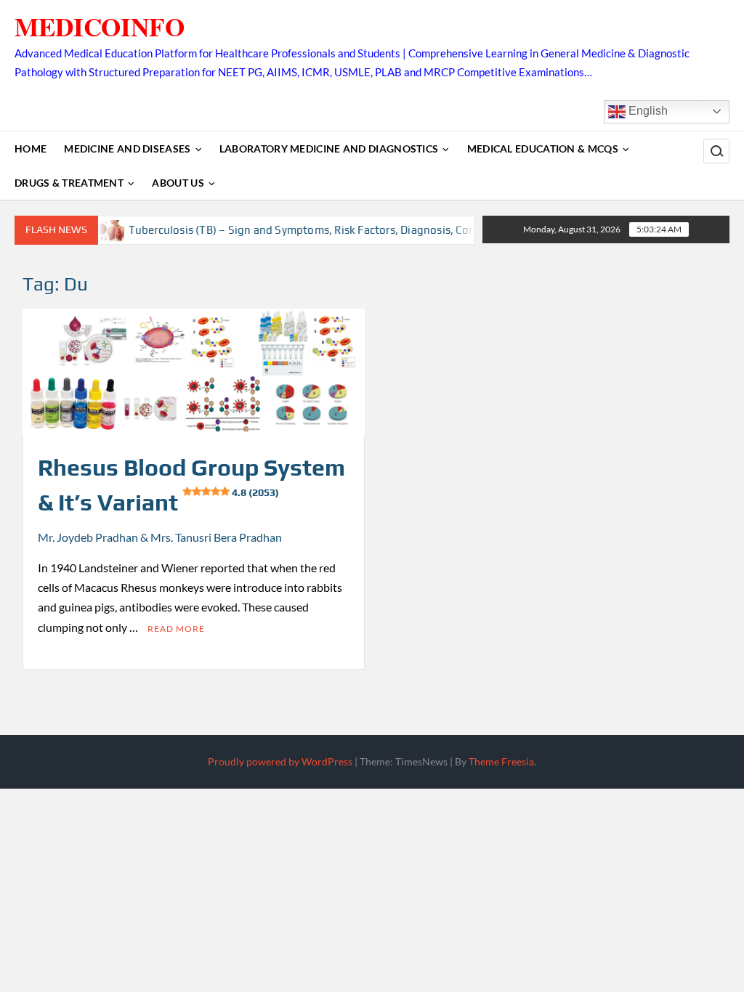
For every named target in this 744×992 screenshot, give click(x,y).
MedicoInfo (100, 26)
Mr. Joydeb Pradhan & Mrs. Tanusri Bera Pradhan (160, 537)
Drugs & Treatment (69, 182)
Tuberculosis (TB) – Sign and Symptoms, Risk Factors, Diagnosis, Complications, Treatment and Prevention (382, 230)
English (647, 111)
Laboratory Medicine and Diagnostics (329, 148)
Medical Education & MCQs (542, 148)
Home (30, 148)
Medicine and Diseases (127, 148)
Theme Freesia (501, 761)
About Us (177, 182)
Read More (176, 628)
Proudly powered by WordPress (280, 761)
